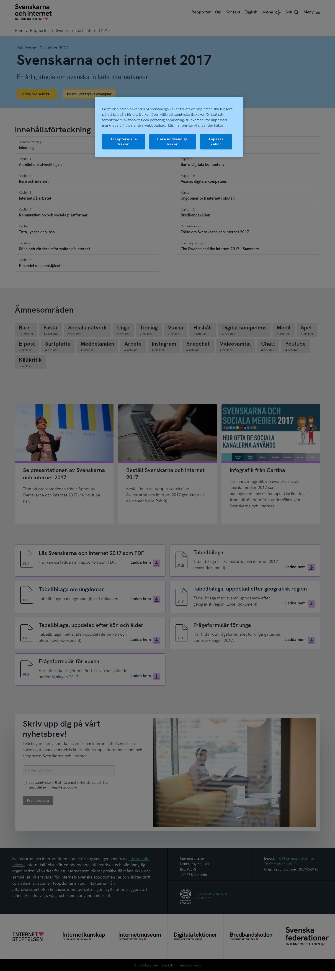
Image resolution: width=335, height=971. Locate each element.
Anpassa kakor (216, 141)
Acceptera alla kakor (123, 141)
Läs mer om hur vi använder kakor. (196, 125)
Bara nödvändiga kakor (172, 141)
